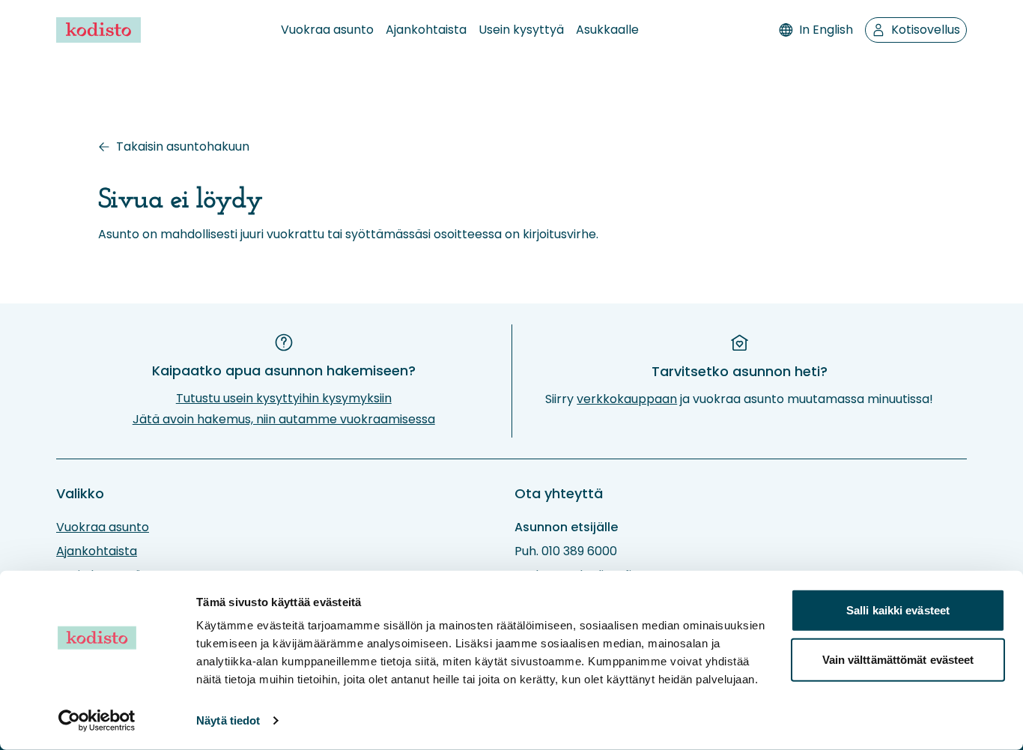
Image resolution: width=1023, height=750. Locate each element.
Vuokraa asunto (327, 29)
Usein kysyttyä (521, 29)
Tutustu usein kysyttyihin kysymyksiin (284, 398)
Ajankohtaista (426, 29)
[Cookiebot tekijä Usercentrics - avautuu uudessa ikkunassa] (97, 721)
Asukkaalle (607, 29)
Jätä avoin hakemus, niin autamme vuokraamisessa (284, 419)
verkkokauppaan (627, 399)
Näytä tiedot (228, 720)
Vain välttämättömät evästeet (898, 659)
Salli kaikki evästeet (898, 610)
